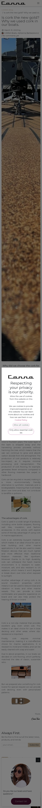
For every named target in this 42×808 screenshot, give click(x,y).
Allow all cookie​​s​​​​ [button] (21, 425)
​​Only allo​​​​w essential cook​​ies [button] (21, 431)
